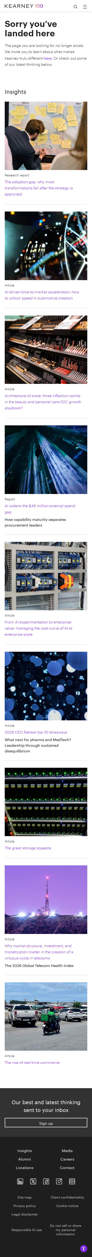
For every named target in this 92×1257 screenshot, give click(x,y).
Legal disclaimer (25, 1213)
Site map (24, 1196)
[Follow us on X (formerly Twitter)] (33, 1180)
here (48, 58)
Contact (67, 1167)
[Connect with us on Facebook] (46, 1180)
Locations (24, 1167)
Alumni (24, 1159)
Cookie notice (67, 1205)
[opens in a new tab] (59, 1180)
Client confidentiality (67, 1196)
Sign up (46, 1123)
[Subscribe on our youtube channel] (72, 1180)
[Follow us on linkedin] (20, 1180)
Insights (24, 1150)
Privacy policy (24, 1205)
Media (67, 1150)
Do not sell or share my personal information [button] (65, 1229)
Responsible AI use (27, 1229)
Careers (67, 1159)
